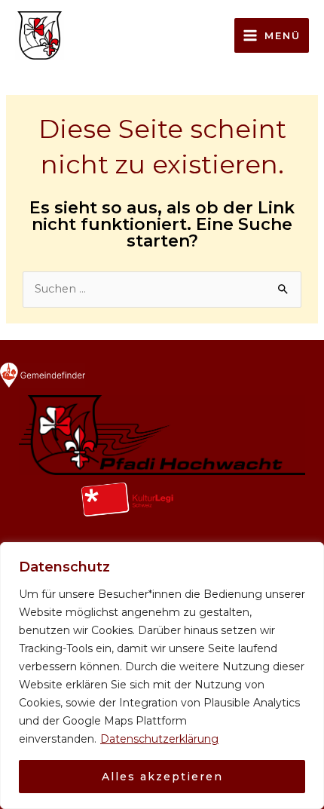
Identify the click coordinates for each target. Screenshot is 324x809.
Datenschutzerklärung (159, 739)
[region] (162, 675)
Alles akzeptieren (162, 776)
